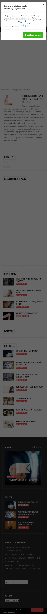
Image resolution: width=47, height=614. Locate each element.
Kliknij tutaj (25, 26)
